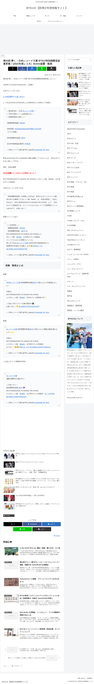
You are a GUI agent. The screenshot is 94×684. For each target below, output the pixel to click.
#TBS (34, 246)
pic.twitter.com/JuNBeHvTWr (16, 249)
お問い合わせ (81, 678)
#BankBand (22, 129)
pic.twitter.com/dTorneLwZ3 (16, 397)
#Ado (16, 129)
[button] (51, 69)
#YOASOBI (37, 129)
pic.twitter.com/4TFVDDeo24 (40, 347)
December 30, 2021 (42, 312)
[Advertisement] (47, 39)
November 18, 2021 (42, 150)
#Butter (19, 237)
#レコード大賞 (28, 111)
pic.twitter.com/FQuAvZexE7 (29, 306)
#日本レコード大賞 (13, 283)
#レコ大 (39, 246)
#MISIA (22, 123)
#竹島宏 (27, 144)
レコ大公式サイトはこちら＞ (14, 97)
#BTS (23, 138)
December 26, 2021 (42, 255)
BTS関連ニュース (9, 515)
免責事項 (89, 678)
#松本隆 (30, 129)
